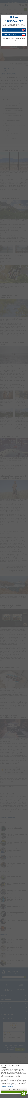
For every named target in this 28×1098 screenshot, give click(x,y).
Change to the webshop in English (10, 29)
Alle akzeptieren (14, 1092)
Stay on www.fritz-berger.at (11, 34)
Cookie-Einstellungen (14, 1089)
